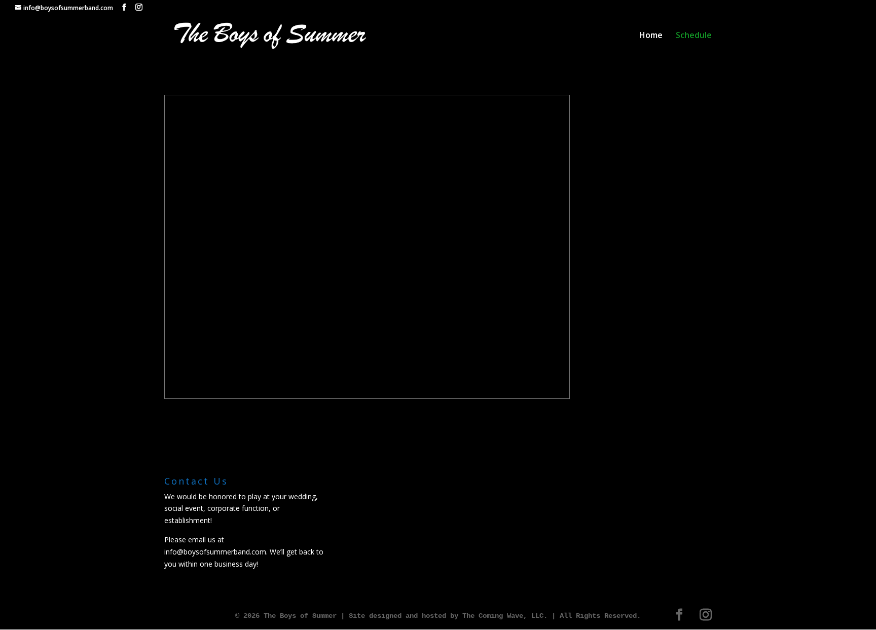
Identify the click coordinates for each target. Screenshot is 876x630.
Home (651, 36)
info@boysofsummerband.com (215, 552)
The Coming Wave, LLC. (505, 616)
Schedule (694, 36)
